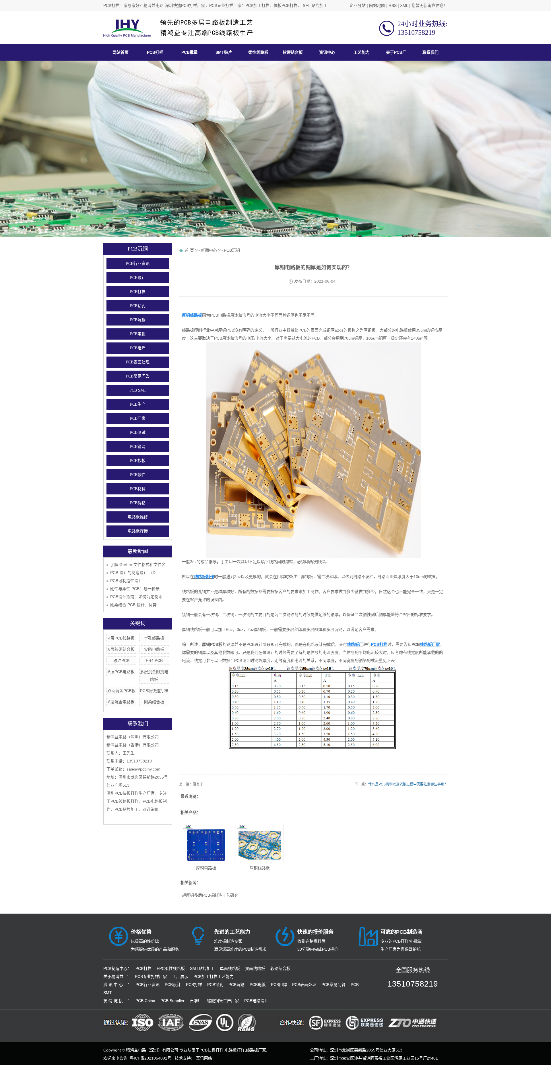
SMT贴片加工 (202, 968)
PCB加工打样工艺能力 (213, 976)
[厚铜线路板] (260, 843)
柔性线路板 (258, 52)
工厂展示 (180, 976)
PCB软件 (137, 475)
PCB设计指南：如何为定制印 (136, 596)
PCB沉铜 (137, 320)
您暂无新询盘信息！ (430, 5)
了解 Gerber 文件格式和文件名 (138, 564)
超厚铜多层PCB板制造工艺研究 (210, 895)
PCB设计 (137, 278)
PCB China (145, 1000)
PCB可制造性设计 (126, 580)
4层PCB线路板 (121, 638)
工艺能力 (362, 52)
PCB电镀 (137, 334)
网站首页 (120, 52)
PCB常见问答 (138, 376)
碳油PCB (121, 660)
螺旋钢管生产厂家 (223, 1000)
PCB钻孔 (137, 306)
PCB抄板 (137, 461)
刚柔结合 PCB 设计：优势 (133, 604)
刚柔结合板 (154, 702)
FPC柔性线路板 (171, 968)
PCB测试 (137, 432)
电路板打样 (235, 1050)
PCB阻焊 (137, 348)
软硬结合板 (293, 52)
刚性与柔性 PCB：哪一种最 (135, 588)
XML (404, 5)
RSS (393, 5)
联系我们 (430, 52)
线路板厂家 (256, 1050)
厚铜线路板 (260, 868)
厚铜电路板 (206, 868)
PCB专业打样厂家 (151, 976)
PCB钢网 (137, 446)
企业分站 (358, 5)
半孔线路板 (154, 638)
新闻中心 (209, 250)
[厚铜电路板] (206, 843)
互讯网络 (204, 1058)
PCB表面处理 (138, 362)
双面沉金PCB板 (121, 690)
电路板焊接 (138, 531)
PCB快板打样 (211, 1050)
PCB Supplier (172, 1000)
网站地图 (377, 5)
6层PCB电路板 (121, 671)
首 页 (189, 250)
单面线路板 (230, 968)
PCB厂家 (137, 418)
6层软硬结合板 (121, 649)
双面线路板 (255, 968)
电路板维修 (138, 517)
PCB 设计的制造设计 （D (133, 572)
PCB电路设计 (256, 1000)
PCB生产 (137, 404)
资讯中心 (327, 52)
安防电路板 (154, 649)
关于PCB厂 (396, 52)
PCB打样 (155, 52)
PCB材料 (137, 489)
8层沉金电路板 (121, 702)
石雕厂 (196, 1000)
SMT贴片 (224, 52)
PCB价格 (137, 503)
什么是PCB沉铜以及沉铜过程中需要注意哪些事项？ (408, 784)
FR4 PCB (154, 660)
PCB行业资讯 (138, 263)
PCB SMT (137, 390)
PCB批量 (189, 52)
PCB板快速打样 (154, 690)
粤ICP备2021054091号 (150, 1058)
